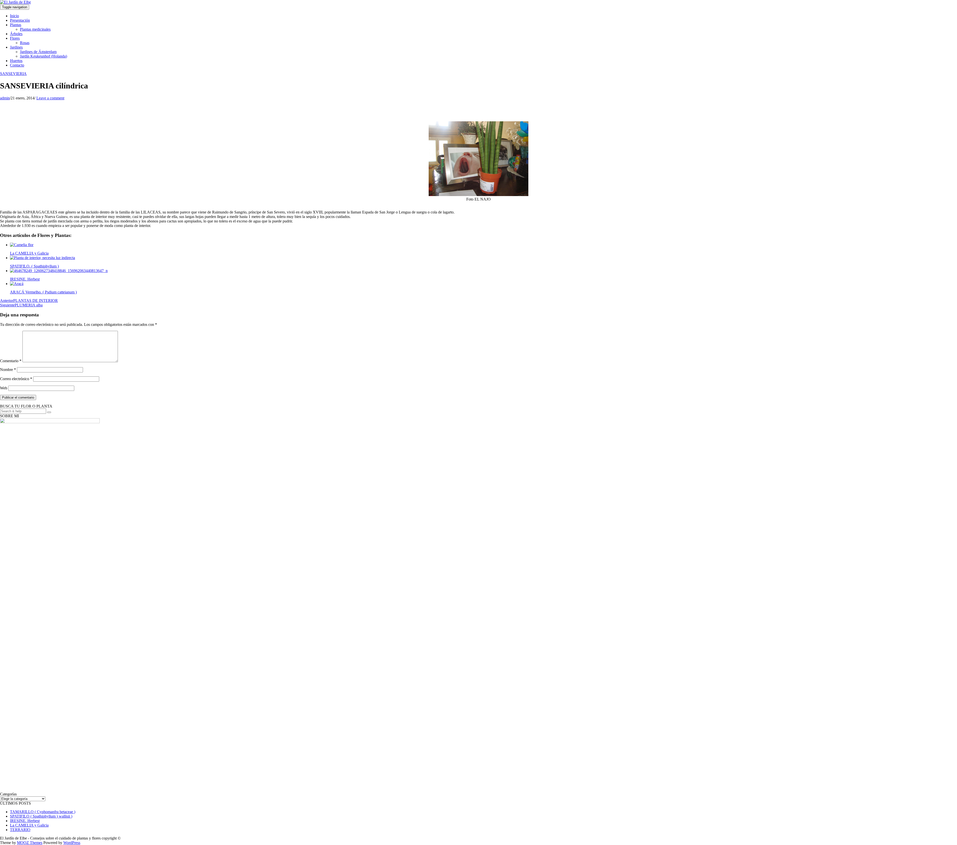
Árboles (16, 34)
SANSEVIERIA (13, 73)
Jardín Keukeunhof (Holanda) (43, 56)
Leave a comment (50, 98)
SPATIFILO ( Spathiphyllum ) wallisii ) (41, 816)
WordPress (71, 843)
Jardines (16, 47)
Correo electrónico (16, 379)
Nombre (8, 369)
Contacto (17, 65)
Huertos (16, 61)
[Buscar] (49, 412)
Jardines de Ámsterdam (38, 52)
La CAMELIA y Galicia (29, 825)
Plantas (15, 25)
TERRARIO (20, 830)
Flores (15, 38)
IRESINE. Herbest (25, 821)
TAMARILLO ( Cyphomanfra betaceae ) (42, 812)
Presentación (20, 20)
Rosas (24, 43)
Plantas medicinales (35, 29)
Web (3, 388)
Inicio (14, 16)
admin (5, 98)
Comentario (10, 361)
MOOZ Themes (29, 843)
